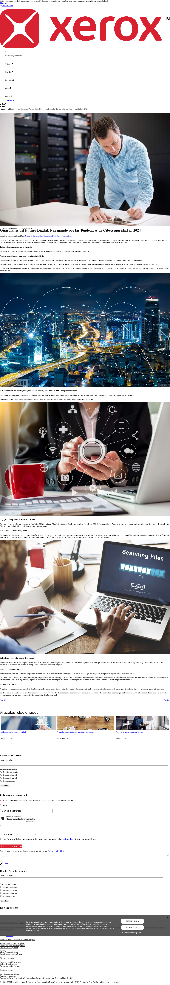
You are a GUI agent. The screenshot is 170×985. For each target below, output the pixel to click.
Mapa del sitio (67, 978)
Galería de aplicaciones (8, 964)
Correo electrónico (12, 810)
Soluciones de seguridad (9, 948)
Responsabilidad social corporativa (12, 946)
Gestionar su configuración (132, 933)
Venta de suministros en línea (10, 962)
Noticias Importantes (10, 772)
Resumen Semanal (10, 778)
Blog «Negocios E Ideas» (9, 952)
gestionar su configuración (82, 926)
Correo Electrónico (7, 760)
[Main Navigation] (85, 107)
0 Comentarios (67, 236)
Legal (34, 978)
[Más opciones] (85, 8)
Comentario (8, 834)
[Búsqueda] (85, 104)
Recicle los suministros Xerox (11, 954)
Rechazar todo (132, 927)
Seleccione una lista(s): (8, 769)
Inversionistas (19, 978)
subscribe (68, 839)
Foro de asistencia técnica (9, 974)
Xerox (27, 236)
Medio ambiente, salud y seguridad (12, 944)
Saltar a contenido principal (10, 1)
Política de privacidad (55, 851)
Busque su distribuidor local (10, 966)
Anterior (3, 700)
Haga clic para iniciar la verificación (21, 819)
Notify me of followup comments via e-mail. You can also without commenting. (49, 839)
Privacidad (28, 978)
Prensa (2, 950)
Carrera (11, 978)
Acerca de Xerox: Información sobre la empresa (17, 940)
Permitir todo (132, 921)
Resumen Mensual (10, 775)
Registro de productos (8, 976)
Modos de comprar (7, 958)
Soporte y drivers (6, 970)
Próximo (167, 700)
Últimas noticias (9, 781)
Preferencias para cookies (45, 978)
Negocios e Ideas (7, 109)
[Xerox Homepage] (85, 48)
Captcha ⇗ (31, 821)
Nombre (6, 805)
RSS (6, 864)
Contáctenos (4, 978)
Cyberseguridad (37, 236)
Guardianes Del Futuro (51, 236)
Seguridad (58, 978)
